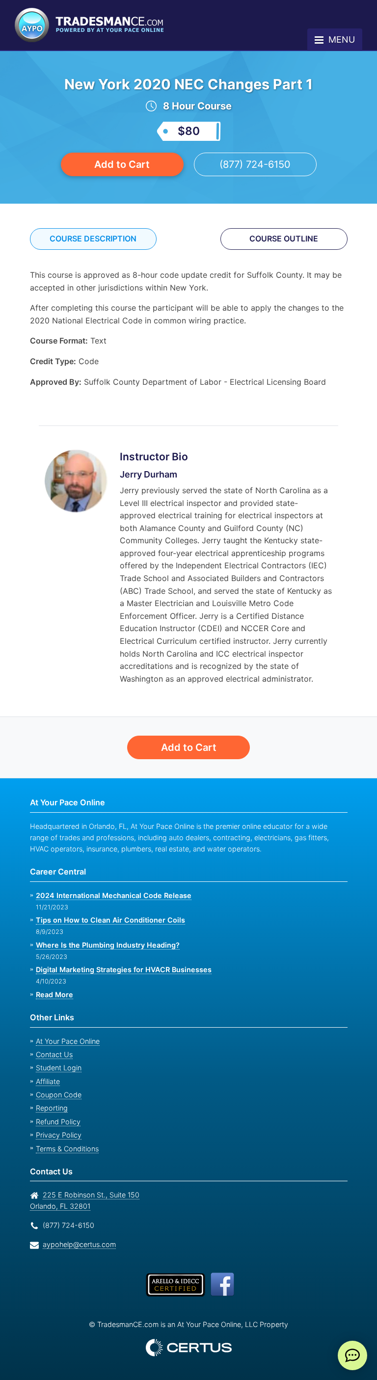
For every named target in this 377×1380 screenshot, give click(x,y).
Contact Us (54, 1054)
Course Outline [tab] (284, 238)
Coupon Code (58, 1094)
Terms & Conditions (67, 1148)
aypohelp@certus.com (79, 1244)
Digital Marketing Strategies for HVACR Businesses (120, 969)
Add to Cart (122, 164)
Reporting (52, 1108)
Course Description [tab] (93, 238)
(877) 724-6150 (255, 164)
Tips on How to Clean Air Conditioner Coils (107, 920)
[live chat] (352, 1355)
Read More (54, 994)
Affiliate (48, 1081)
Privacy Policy (58, 1135)
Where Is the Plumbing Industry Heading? (105, 945)
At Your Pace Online (68, 1041)
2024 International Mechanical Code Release (110, 895)
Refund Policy (58, 1121)
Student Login (58, 1067)
